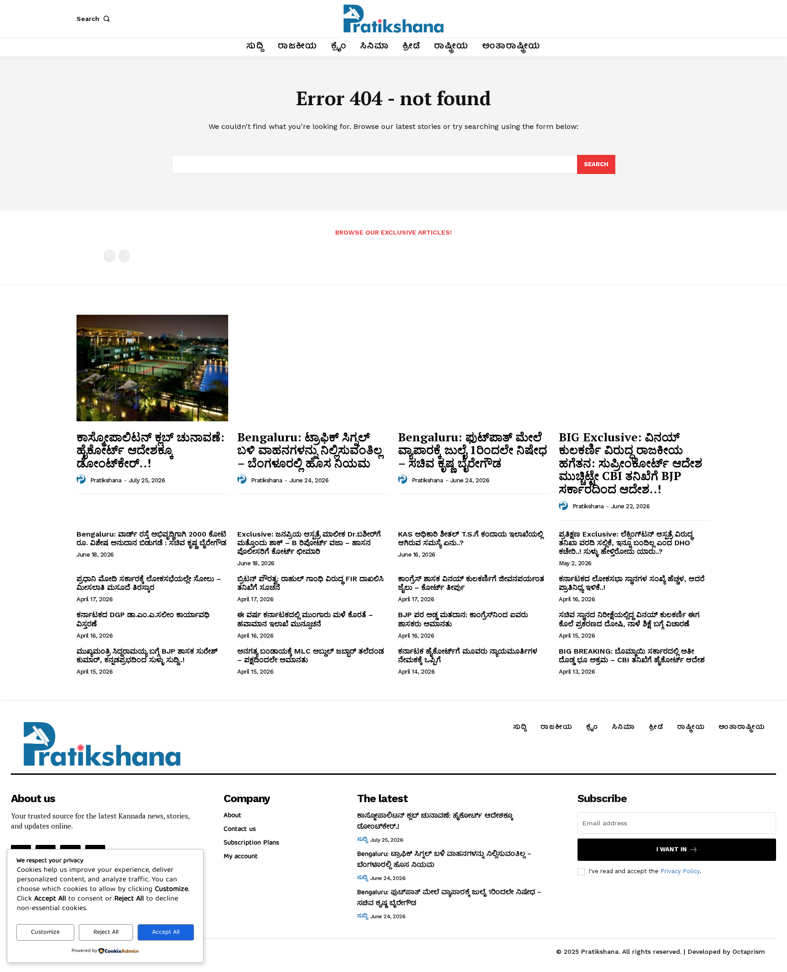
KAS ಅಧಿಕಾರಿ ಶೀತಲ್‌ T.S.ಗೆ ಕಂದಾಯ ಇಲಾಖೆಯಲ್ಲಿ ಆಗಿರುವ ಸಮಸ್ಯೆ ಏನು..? (470, 538)
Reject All (105, 932)
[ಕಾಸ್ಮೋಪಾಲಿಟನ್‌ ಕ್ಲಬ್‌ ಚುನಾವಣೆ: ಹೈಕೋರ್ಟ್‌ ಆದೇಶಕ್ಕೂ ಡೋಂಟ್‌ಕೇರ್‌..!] (152, 368)
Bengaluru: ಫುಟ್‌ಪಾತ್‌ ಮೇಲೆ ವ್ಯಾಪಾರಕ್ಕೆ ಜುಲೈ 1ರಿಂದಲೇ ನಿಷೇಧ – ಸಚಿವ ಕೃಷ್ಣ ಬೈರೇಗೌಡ (472, 450)
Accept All (165, 932)
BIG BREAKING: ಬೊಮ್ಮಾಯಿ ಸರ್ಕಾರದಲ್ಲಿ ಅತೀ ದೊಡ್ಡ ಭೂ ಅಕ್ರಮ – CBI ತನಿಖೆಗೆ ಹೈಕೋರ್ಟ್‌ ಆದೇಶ (632, 655)
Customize (45, 932)
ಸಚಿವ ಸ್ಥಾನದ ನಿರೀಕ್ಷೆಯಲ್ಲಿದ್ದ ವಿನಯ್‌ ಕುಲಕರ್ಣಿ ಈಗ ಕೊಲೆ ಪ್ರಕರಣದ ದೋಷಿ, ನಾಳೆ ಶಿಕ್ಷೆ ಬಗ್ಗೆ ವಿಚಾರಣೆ (629, 619)
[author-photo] (82, 480)
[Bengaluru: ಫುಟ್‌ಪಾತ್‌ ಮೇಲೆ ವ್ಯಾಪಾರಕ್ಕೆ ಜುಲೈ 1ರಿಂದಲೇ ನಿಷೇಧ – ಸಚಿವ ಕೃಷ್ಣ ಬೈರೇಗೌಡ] (474, 368)
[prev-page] (109, 256)
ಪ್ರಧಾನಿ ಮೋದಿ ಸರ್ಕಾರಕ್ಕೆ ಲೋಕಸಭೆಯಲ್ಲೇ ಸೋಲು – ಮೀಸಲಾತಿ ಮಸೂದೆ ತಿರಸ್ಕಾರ (149, 583)
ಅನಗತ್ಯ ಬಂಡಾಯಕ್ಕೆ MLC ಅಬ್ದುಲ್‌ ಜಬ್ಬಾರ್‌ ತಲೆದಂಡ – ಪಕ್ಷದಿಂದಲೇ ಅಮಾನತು (310, 655)
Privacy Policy (680, 871)
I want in (671, 849)
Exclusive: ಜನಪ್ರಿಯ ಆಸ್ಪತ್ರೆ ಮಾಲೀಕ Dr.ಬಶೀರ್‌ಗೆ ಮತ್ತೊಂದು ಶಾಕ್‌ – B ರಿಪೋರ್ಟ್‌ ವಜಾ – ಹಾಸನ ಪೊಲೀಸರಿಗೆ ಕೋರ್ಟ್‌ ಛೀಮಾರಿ (309, 543)
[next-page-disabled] (124, 256)
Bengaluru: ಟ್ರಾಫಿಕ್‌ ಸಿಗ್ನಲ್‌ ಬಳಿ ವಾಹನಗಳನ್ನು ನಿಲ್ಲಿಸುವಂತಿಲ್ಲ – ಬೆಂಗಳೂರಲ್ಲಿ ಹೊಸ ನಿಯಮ (309, 450)
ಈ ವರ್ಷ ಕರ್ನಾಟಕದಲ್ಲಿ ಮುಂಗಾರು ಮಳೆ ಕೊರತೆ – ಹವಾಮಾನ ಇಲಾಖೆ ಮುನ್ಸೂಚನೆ (305, 619)
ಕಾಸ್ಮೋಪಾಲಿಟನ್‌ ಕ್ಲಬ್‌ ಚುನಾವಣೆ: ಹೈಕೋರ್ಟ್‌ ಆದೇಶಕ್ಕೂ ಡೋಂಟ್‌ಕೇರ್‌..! (151, 450)
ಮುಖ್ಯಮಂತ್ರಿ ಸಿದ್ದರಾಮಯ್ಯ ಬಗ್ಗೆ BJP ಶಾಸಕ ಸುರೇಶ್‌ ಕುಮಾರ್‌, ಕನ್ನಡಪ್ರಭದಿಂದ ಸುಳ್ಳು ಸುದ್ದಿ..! (147, 655)
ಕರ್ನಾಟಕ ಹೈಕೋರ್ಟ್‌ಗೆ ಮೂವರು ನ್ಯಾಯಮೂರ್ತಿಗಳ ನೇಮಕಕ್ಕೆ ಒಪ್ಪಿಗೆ (467, 655)
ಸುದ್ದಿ (362, 840)
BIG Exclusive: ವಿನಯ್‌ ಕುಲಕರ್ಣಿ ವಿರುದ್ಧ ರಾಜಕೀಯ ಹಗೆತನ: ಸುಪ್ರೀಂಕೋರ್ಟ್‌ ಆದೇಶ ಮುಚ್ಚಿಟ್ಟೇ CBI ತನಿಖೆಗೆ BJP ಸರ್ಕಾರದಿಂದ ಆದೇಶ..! (630, 462)
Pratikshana (106, 480)
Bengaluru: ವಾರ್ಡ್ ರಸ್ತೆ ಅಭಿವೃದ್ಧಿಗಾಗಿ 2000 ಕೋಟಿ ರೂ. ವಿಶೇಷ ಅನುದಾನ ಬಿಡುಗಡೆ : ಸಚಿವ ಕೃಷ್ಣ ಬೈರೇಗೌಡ (151, 538)
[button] (95, 18)
